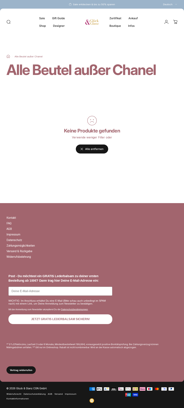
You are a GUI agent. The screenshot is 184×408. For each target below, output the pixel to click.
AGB (9, 229)
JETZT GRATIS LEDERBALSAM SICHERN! (60, 319)
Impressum (13, 234)
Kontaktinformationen (17, 398)
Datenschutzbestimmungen (74, 309)
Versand (58, 394)
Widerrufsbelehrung (18, 256)
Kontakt (11, 217)
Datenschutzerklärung (35, 394)
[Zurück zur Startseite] (8, 56)
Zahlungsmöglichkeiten (20, 245)
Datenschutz (14, 240)
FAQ (9, 223)
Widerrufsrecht (13, 394)
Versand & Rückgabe (19, 251)
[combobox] (170, 4)
